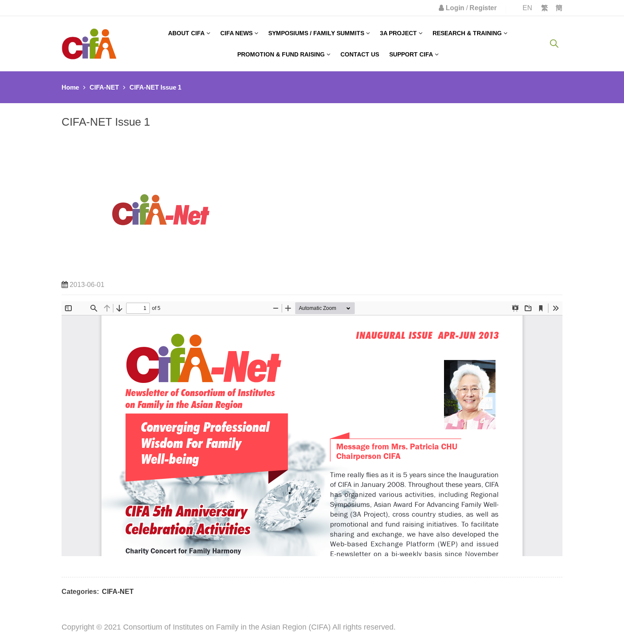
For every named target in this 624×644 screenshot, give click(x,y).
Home (70, 87)
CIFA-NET (104, 87)
